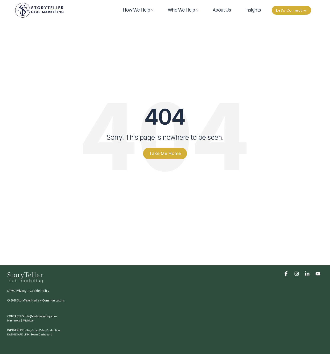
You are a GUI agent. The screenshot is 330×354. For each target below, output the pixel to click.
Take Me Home (165, 153)
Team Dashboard (41, 334)
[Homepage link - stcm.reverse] (25, 281)
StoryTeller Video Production (43, 330)
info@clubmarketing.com (41, 316)
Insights (253, 10)
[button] (286, 274)
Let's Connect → (291, 10)
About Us (222, 10)
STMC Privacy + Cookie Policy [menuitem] (28, 290)
